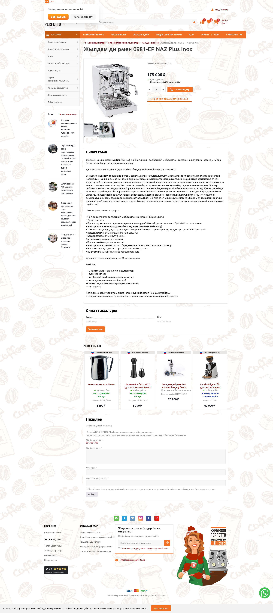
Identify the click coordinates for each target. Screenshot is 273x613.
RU (52, 1)
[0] (202, 23)
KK (46, 1)
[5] (97, 443)
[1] (87, 443)
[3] (92, 443)
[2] (89, 443)
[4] (95, 443)
